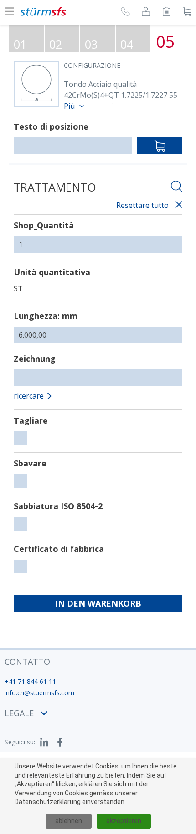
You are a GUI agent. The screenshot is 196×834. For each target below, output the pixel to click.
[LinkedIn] (46, 742)
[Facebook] (60, 742)
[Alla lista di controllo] (166, 13)
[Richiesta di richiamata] (125, 13)
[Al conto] (145, 13)
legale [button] (19, 713)
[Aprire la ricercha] (176, 188)
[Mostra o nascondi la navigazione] (9, 11)
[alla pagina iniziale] (43, 11)
